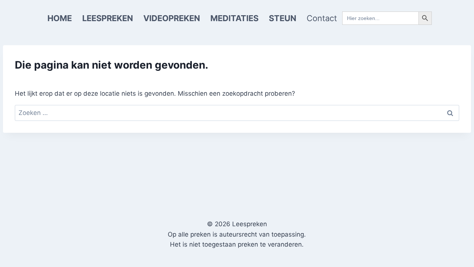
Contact (322, 18)
